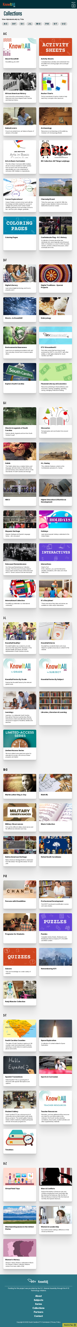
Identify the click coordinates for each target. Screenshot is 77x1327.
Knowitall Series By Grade (16, 679)
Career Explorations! (14, 199)
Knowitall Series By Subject (52, 679)
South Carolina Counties (15, 1040)
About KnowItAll (11, 59)
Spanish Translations (14, 1077)
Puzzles (44, 934)
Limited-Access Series (14, 750)
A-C (5, 24)
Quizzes (8, 969)
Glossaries (45, 428)
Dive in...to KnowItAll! (14, 318)
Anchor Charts (47, 93)
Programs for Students (14, 934)
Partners (38, 8)
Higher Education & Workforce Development (53, 501)
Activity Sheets (47, 59)
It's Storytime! (47, 600)
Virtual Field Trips (12, 1189)
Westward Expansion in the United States (19, 1228)
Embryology (46, 318)
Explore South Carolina (14, 384)
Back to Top (68, 1325)
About (38, 1296)
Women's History (12, 1260)
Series (38, 1304)
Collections (38, 1308)
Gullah (7, 463)
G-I (22, 24)
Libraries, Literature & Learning (54, 712)
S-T (55, 24)
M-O (38, 24)
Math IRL (44, 795)
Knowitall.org (9, 5)
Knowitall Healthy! (12, 643)
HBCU (7, 500)
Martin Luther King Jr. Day (15, 795)
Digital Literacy (11, 285)
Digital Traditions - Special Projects (52, 286)
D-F (14, 24)
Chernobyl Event (48, 199)
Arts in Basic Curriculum (15, 161)
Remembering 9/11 (48, 969)
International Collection (15, 600)
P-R (47, 24)
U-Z (63, 24)
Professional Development (52, 901)
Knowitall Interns (48, 643)
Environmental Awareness (16, 347)
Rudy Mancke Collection (15, 1001)
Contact (38, 10)
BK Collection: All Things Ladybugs (55, 161)
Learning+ (9, 712)
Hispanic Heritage (12, 531)
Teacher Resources (49, 1111)
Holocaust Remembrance (15, 564)
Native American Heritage (16, 857)
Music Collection (48, 824)
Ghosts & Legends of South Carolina (16, 429)
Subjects (38, 1300)
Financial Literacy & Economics (53, 384)
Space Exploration (48, 1040)
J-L (29, 24)
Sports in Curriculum (49, 1077)
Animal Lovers (11, 128)
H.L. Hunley (45, 463)
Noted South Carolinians (51, 857)
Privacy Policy (55, 1322)
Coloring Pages (11, 237)
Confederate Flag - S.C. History (54, 237)
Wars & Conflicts (48, 1189)
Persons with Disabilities (15, 901)
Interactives (46, 564)
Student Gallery (11, 1111)
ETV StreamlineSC (48, 347)
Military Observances (14, 824)
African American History (15, 93)
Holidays (44, 531)
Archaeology (46, 128)
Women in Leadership (50, 1227)
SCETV (32, 1281)
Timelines (9, 1150)
